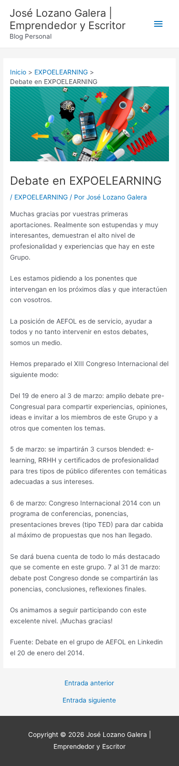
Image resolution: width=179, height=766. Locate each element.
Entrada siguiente (89, 700)
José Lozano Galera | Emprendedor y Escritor (68, 19)
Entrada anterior (89, 683)
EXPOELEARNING (41, 197)
